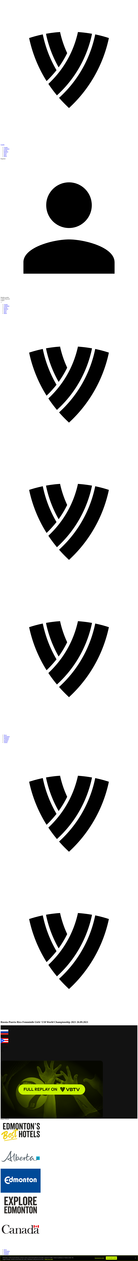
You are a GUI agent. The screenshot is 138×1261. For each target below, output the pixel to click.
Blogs (5, 156)
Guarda (2, 144)
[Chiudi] (135, 1258)
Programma (7, 736)
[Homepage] (69, 69)
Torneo (5, 742)
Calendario (6, 149)
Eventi (5, 150)
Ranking (6, 151)
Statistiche (6, 738)
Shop (5, 154)
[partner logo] (69, 1132)
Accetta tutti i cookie (111, 1258)
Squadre (6, 741)
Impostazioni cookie (99, 1258)
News (5, 153)
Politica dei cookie (49, 1259)
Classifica (6, 739)
